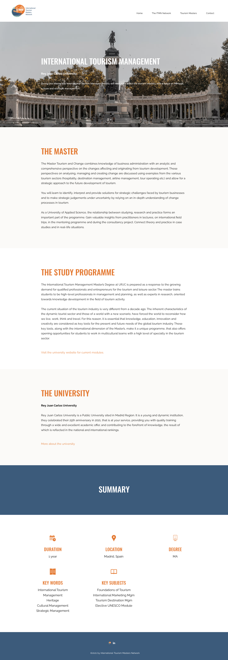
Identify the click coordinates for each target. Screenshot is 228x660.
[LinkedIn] (114, 642)
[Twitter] (109, 642)
